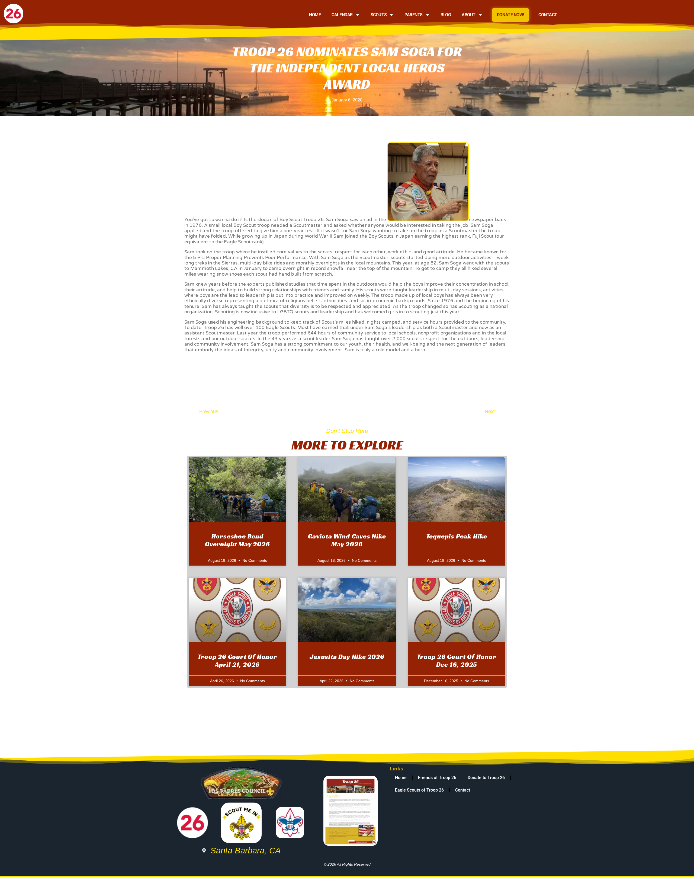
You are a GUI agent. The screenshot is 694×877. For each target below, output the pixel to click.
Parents (413, 14)
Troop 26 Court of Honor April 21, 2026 (237, 661)
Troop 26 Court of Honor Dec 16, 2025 (456, 661)
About (468, 14)
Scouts (379, 14)
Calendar (342, 14)
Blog (446, 14)
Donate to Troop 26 (486, 777)
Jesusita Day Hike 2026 (347, 657)
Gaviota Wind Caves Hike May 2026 (347, 540)
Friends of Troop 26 (437, 777)
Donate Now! (510, 14)
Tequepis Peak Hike (456, 536)
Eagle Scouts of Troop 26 (419, 790)
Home (315, 14)
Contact (547, 14)
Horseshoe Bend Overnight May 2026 (237, 540)
